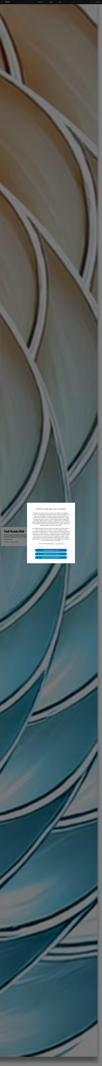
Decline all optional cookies (51, 554)
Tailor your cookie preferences (51, 557)
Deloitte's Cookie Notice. (57, 543)
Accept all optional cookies (51, 550)
